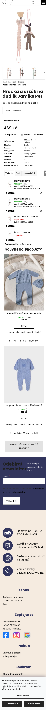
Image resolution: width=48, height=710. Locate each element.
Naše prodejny (10, 656)
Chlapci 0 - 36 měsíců (30, 141)
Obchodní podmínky (13, 674)
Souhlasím (34, 703)
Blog (5, 604)
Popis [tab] (18, 173)
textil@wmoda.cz (11, 621)
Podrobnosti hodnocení (14, 85)
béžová (12, 341)
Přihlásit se (11, 501)
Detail (24, 326)
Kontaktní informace (13, 597)
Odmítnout (12, 703)
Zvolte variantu (13, 110)
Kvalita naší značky (12, 600)
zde (19, 689)
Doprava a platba (11, 652)
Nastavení (23, 695)
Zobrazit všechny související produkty (24, 446)
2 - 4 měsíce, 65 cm (29, 341)
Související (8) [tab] (30, 173)
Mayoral (15, 120)
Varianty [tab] (9, 173)
